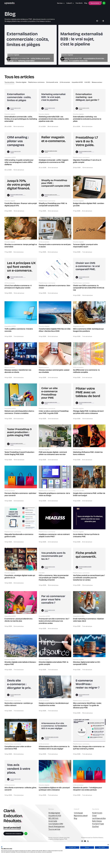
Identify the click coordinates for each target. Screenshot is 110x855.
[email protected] (12, 827)
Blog (85, 3)
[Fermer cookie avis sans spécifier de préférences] (108, 844)
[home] (10, 3)
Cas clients (79, 3)
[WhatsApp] (103, 3)
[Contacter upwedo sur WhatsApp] (25, 833)
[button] (61, 3)
